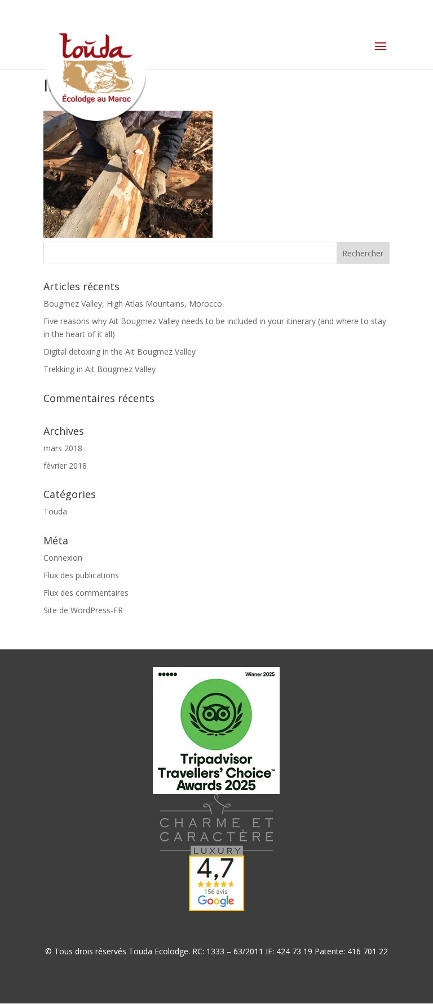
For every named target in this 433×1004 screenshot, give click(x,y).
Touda (55, 511)
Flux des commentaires (86, 592)
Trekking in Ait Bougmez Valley (99, 369)
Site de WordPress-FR (83, 610)
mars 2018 (62, 448)
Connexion (62, 557)
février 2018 (65, 465)
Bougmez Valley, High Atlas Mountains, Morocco (132, 303)
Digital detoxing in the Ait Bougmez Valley (119, 351)
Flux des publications (81, 575)
